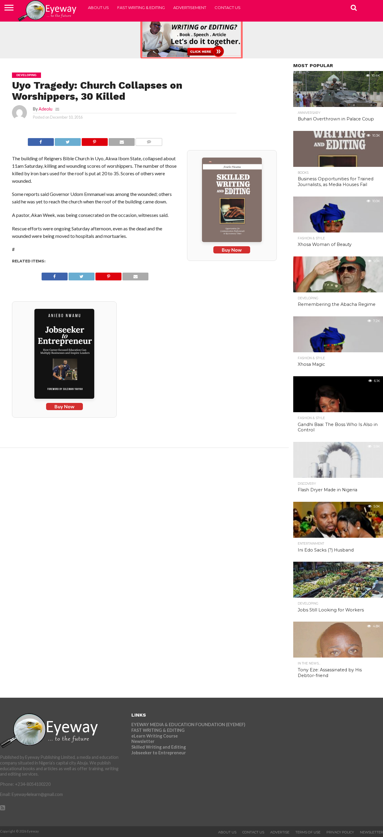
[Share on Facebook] (41, 140)
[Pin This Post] (95, 140)
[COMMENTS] (149, 140)
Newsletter (142, 741)
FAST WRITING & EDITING (141, 7)
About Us (98, 7)
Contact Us (228, 7)
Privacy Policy (340, 832)
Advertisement (189, 7)
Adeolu (45, 108)
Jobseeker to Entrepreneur (158, 752)
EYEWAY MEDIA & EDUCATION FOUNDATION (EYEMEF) (188, 724)
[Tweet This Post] (68, 140)
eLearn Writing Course (154, 735)
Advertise (279, 832)
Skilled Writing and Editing (158, 747)
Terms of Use (307, 832)
